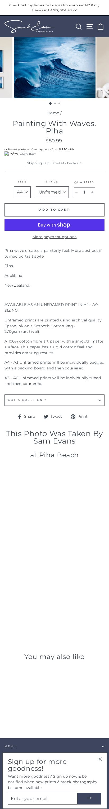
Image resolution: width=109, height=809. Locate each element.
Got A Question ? (27, 400)
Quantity (84, 182)
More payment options (55, 237)
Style (52, 181)
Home (53, 113)
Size (22, 181)
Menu (10, 746)
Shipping (34, 163)
